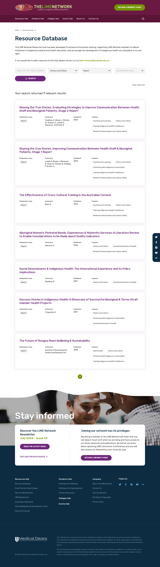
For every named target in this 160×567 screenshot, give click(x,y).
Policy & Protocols (22, 511)
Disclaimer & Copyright (101, 497)
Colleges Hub (53, 19)
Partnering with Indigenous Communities (109, 167)
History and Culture (123, 121)
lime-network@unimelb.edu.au (94, 60)
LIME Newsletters (22, 497)
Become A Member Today (129, 7)
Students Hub (38, 19)
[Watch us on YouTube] (137, 484)
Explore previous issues (32, 457)
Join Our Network (99, 493)
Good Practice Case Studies (26, 488)
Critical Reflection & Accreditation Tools (31, 506)
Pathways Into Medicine (68, 484)
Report (23, 121)
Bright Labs (43, 554)
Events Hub (68, 19)
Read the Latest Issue (35, 446)
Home (17, 30)
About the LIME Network (102, 484)
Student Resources (66, 493)
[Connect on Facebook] (126, 484)
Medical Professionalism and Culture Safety (110, 131)
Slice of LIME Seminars (24, 493)
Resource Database (23, 484)
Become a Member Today (96, 458)
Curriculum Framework (24, 502)
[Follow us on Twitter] (120, 484)
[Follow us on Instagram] (131, 484)
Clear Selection (138, 85)
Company (96, 479)
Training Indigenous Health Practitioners (108, 126)
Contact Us (93, 19)
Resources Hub (21, 19)
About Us (80, 19)
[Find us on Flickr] (143, 484)
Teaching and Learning (102, 121)
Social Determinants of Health (124, 246)
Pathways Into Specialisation (70, 488)
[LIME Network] (43, 7)
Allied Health (98, 351)
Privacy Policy (98, 502)
